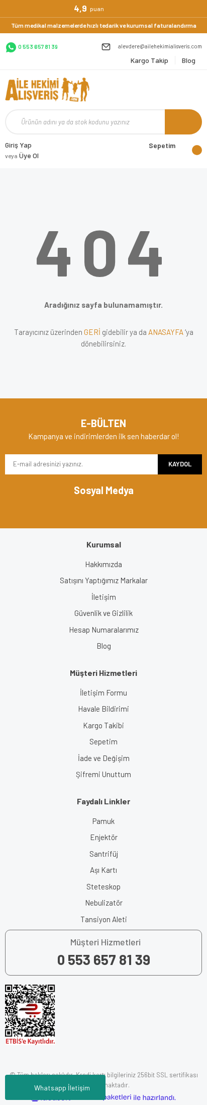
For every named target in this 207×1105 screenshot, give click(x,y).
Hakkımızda (103, 564)
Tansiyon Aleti (103, 919)
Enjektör (104, 837)
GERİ (92, 331)
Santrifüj (103, 853)
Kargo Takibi (103, 725)
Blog (103, 645)
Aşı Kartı (103, 869)
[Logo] (47, 90)
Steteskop (103, 886)
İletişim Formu (103, 692)
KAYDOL (179, 464)
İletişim (103, 596)
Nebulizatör (104, 902)
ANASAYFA (165, 331)
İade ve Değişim (104, 758)
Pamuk (103, 820)
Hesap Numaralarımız (104, 629)
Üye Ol (22, 155)
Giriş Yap (18, 145)
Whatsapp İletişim (62, 1087)
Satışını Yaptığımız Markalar (104, 580)
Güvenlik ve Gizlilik (103, 612)
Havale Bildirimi (103, 708)
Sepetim (103, 741)
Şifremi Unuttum (103, 774)
